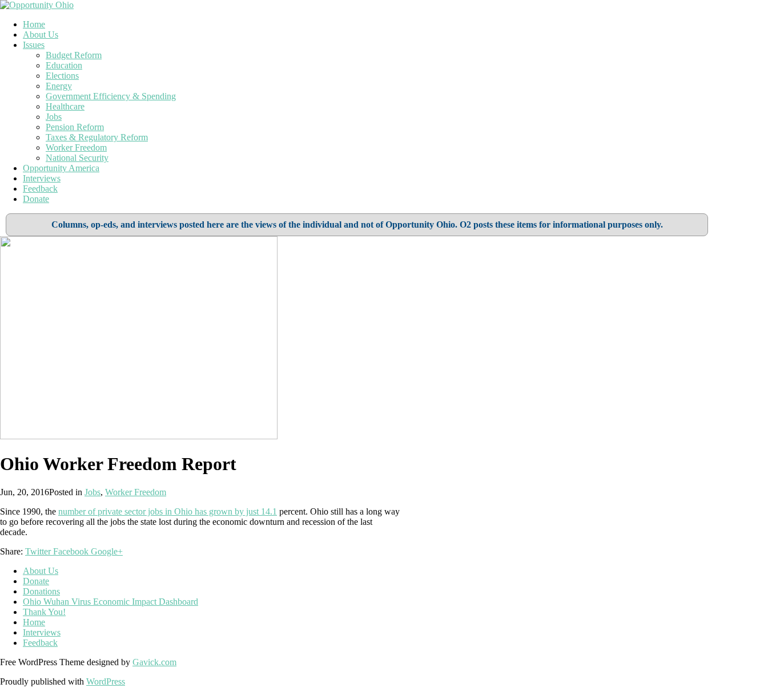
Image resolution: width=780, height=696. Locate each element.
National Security (77, 158)
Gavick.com (154, 662)
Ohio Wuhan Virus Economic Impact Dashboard (110, 601)
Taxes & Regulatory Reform (97, 137)
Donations (41, 591)
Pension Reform (75, 127)
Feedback (40, 188)
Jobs (54, 117)
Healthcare (65, 106)
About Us (40, 34)
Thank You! (44, 612)
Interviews (42, 178)
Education (64, 65)
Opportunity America (61, 168)
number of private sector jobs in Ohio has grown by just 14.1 (167, 511)
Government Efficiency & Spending (111, 96)
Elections (62, 75)
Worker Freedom (76, 147)
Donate (36, 199)
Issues (34, 45)
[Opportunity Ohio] (37, 5)
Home (34, 24)
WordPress (105, 681)
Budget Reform (74, 55)
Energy (59, 86)
